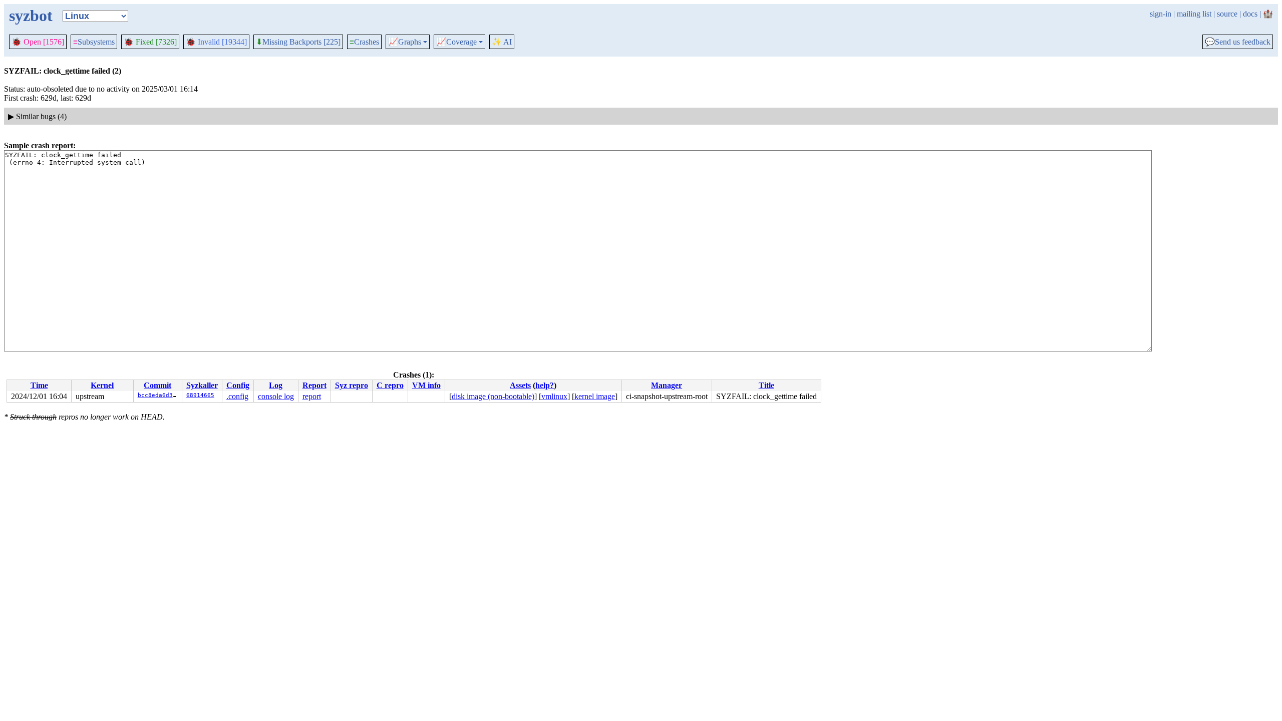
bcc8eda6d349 (159, 395)
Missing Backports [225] (298, 42)
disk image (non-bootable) (493, 396)
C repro (390, 385)
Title (766, 385)
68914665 (200, 395)
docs (1250, 14)
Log (275, 385)
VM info (426, 385)
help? (544, 385)
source (1227, 14)
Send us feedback (1237, 42)
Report (314, 385)
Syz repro (351, 385)
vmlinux (554, 396)
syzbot (31, 16)
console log (276, 396)
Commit (157, 385)
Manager (666, 385)
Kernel (102, 385)
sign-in (1160, 14)
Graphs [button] (404, 42)
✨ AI (502, 42)
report (311, 396)
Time (39, 385)
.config (237, 396)
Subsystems (94, 42)
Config (237, 385)
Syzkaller (202, 385)
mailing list (1194, 14)
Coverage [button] (456, 42)
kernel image (594, 396)
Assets (520, 385)
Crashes (364, 42)
